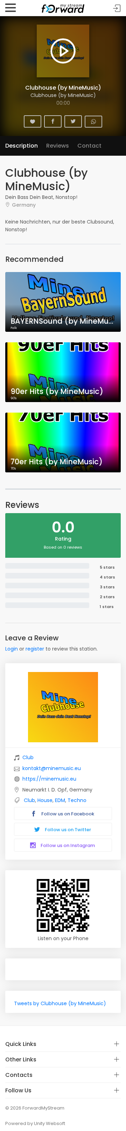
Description (21, 146)
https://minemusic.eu (49, 778)
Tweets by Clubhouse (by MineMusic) (60, 1003)
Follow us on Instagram (67, 845)
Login (11, 648)
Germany (24, 204)
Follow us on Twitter (67, 829)
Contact (89, 146)
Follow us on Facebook (67, 813)
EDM (60, 800)
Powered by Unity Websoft (35, 1123)
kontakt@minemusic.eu (51, 768)
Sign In (117, 8)
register (35, 648)
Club (28, 757)
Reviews (57, 146)
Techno (77, 800)
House (44, 800)
